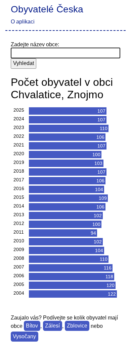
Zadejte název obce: (35, 44)
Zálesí (52, 326)
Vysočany (24, 337)
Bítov (32, 326)
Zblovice (77, 326)
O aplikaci (23, 21)
